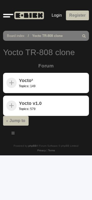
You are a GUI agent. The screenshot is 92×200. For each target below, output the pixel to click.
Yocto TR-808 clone (47, 36)
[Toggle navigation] (13, 134)
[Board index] (28, 15)
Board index (16, 36)
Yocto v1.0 (30, 103)
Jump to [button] (16, 120)
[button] (8, 15)
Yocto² (26, 80)
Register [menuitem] (77, 15)
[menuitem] (84, 35)
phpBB (32, 145)
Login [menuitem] (57, 15)
